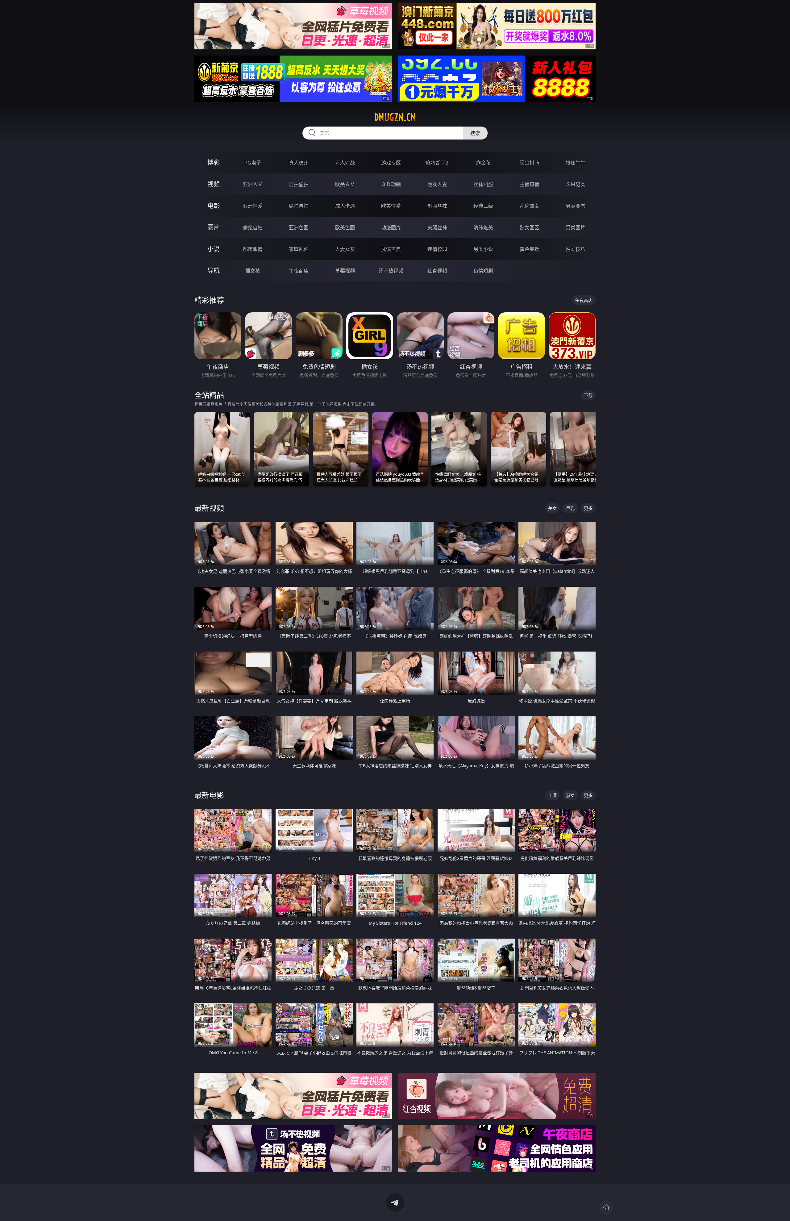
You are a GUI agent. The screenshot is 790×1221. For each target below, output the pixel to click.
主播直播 (529, 184)
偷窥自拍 (253, 227)
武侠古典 (391, 249)
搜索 (475, 133)
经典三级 (483, 205)
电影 (213, 206)
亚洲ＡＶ (253, 184)
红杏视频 (437, 270)
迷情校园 (437, 249)
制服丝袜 (437, 205)
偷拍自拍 (299, 205)
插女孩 (252, 270)
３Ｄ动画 (391, 184)
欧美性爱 (391, 205)
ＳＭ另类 (575, 184)
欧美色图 (345, 227)
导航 (213, 270)
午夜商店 (299, 270)
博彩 (213, 162)
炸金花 (483, 162)
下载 (588, 395)
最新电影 (209, 795)
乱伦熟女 (529, 205)
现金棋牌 (529, 162)
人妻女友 (345, 249)
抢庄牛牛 (575, 162)
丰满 (552, 795)
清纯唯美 (483, 227)
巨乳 (570, 508)
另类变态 (575, 205)
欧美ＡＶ (345, 184)
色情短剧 (483, 270)
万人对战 (345, 162)
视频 (213, 184)
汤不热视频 (391, 270)
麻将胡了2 (437, 162)
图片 (213, 227)
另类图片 (575, 227)
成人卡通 (345, 205)
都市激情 (253, 249)
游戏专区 (391, 162)
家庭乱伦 (299, 249)
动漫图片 (391, 227)
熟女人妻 (437, 184)
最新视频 (209, 508)
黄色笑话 (529, 249)
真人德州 (299, 162)
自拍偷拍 (299, 184)
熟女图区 (529, 227)
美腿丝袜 (437, 227)
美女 (552, 508)
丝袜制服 (483, 184)
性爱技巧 (575, 249)
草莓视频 (345, 270)
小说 (213, 249)
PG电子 (252, 162)
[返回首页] (606, 1207)
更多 (588, 508)
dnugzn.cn (395, 117)
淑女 (570, 795)
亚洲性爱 (253, 205)
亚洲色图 (299, 227)
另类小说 (483, 249)
